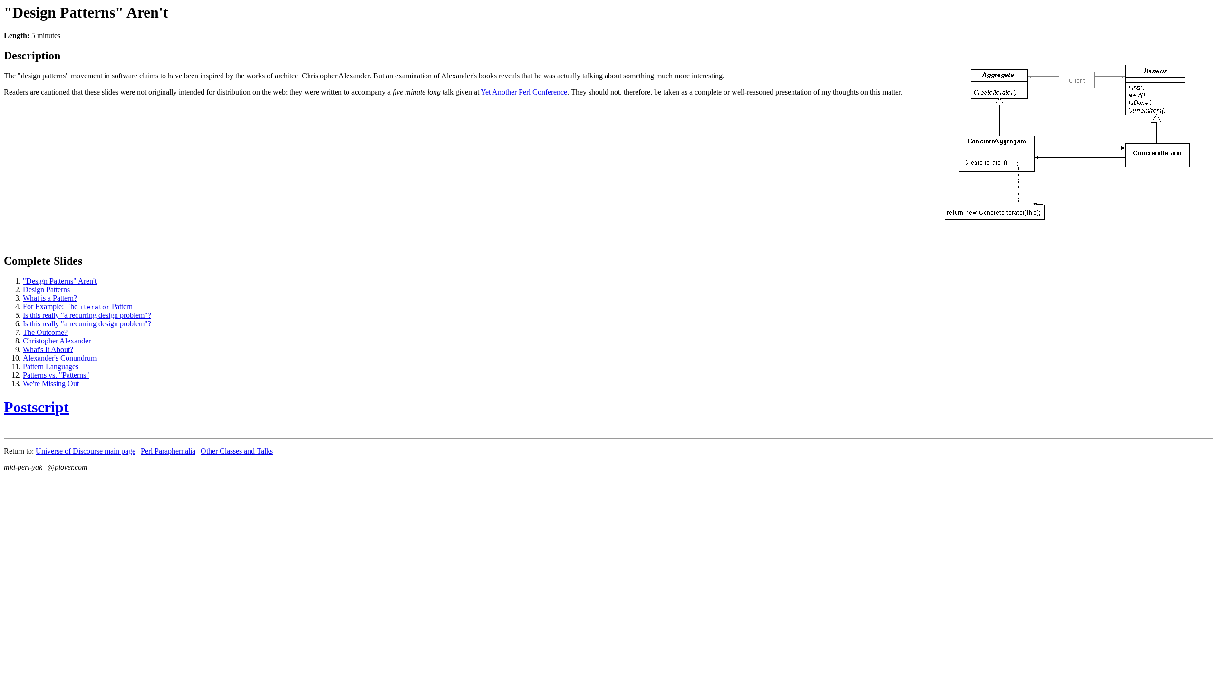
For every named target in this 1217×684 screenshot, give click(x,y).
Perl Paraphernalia (168, 451)
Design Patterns (46, 289)
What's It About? (48, 349)
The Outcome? (45, 332)
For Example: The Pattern (78, 307)
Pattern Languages (50, 366)
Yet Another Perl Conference (524, 92)
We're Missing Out (51, 384)
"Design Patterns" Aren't (60, 281)
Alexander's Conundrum (60, 358)
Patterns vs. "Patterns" (56, 375)
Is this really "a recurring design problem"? (87, 315)
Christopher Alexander (57, 341)
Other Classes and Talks (237, 451)
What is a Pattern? (50, 298)
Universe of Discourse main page (85, 451)
